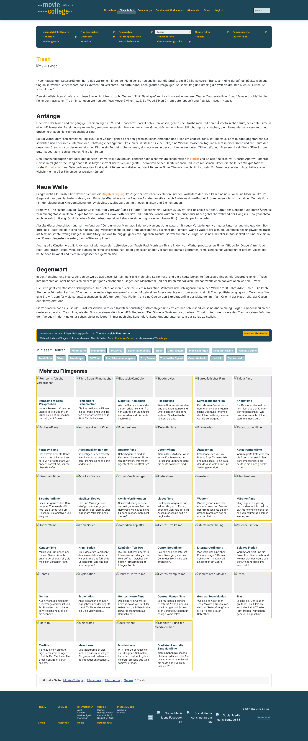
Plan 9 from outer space (120, 358)
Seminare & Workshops (169, 10)
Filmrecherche (165, 36)
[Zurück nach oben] (303, 736)
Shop (207, 10)
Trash (159, 350)
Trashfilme (45, 358)
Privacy (42, 707)
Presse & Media (125, 707)
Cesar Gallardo (197, 358)
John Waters (176, 350)
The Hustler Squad (171, 358)
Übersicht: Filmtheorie (56, 32)
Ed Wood (95, 358)
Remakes (86, 41)
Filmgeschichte (89, 32)
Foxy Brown (147, 358)
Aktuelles (109, 10)
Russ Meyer (77, 358)
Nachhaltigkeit (84, 715)
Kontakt (81, 713)
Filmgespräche (241, 32)
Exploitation (53, 167)
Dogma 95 (86, 36)
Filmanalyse (126, 32)
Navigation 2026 (105, 718)
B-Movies (116, 350)
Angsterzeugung (113, 194)
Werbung (121, 710)
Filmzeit (199, 36)
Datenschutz (104, 723)
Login (218, 10)
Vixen (60, 358)
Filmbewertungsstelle (169, 41)
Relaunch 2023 (104, 715)
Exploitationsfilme (139, 350)
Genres (160, 32)
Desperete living (223, 350)
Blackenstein (235, 358)
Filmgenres (98, 350)
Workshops (160, 338)
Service (101, 707)
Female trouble (248, 350)
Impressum (82, 718)
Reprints (121, 713)
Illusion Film (240, 36)
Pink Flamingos (198, 350)
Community (144, 10)
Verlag (41, 723)
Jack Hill (217, 358)
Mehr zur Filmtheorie (255, 333)
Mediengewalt (51, 41)
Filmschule (126, 10)
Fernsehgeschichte (130, 36)
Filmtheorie (79, 350)
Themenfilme (203, 32)
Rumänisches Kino (129, 41)
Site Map (62, 707)
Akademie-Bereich (125, 338)
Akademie (193, 10)
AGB (79, 710)
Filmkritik (48, 36)
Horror (195, 159)
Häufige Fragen (105, 713)
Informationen (85, 707)
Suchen (101, 710)
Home (80, 723)
